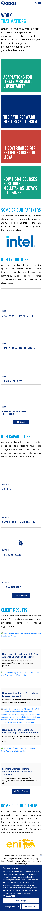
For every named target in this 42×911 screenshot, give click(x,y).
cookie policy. (10, 896)
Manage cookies (11, 907)
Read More (13, 85)
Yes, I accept (21, 901)
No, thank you (30, 907)
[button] (39, 3)
